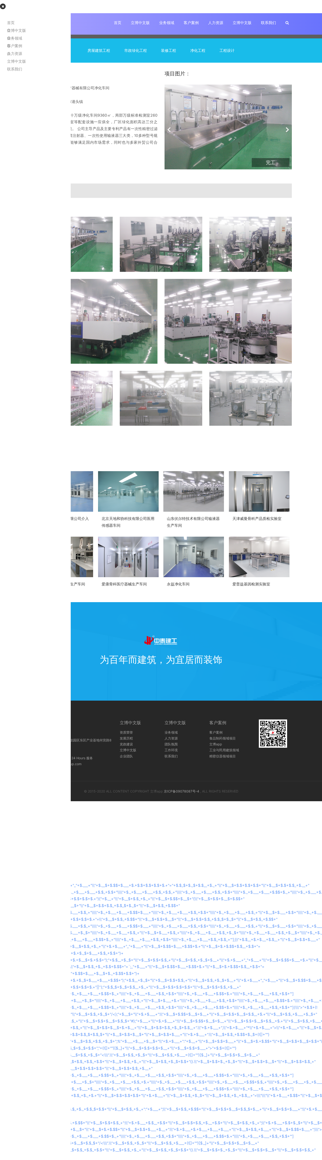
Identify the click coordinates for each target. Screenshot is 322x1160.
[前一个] (169, 127)
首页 (117, 22)
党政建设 (126, 744)
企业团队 (126, 756)
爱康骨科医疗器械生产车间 (124, 584)
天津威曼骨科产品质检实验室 (256, 518)
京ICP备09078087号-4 (181, 791)
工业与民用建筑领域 (224, 750)
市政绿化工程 (135, 50)
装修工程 (168, 50)
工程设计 (227, 50)
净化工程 (197, 50)
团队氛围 (171, 744)
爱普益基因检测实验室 (251, 584)
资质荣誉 (126, 732)
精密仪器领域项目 (222, 756)
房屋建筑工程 (98, 50)
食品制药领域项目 (222, 738)
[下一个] (287, 127)
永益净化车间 (178, 584)
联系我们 (268, 22)
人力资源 (215, 22)
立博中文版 (140, 22)
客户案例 (191, 22)
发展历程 (126, 738)
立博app (215, 744)
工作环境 (171, 750)
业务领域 (166, 22)
